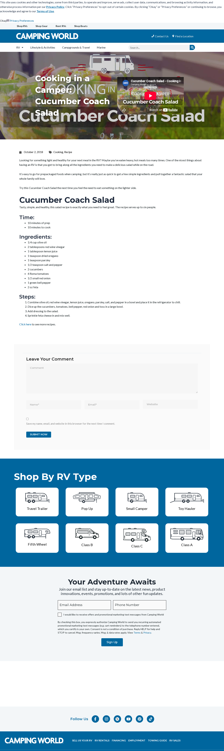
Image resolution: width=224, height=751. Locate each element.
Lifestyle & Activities (42, 47)
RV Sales (174, 740)
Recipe (68, 152)
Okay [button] (3, 20)
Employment (136, 740)
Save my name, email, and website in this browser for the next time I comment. (70, 423)
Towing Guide (157, 740)
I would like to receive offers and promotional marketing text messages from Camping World (113, 614)
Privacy (147, 632)
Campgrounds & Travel (76, 47)
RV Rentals (102, 740)
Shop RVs (22, 26)
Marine (101, 47)
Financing (119, 740)
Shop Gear (42, 26)
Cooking (58, 152)
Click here (25, 324)
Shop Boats (81, 26)
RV (18, 47)
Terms (137, 632)
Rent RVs (61, 26)
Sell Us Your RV (82, 740)
